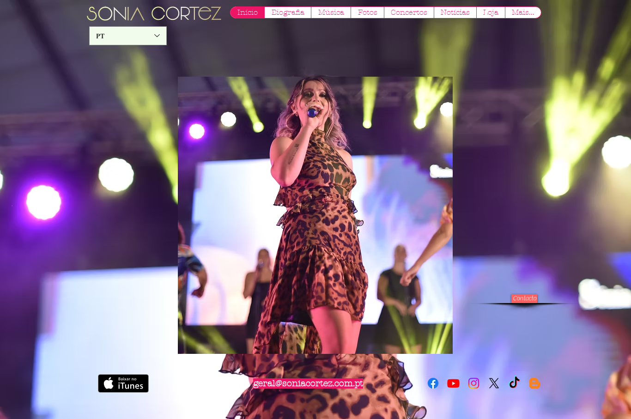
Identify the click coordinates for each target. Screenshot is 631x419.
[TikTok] (514, 383)
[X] (494, 383)
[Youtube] (453, 383)
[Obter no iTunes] (123, 383)
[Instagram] (474, 383)
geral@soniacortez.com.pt (308, 383)
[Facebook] (433, 383)
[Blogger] (535, 383)
